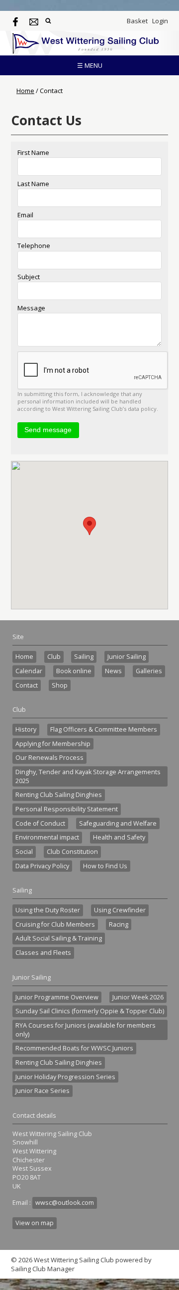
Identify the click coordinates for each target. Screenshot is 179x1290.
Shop (60, 685)
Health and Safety (119, 837)
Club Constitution (72, 851)
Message (31, 307)
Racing (118, 924)
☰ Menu (89, 65)
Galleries (149, 671)
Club (54, 656)
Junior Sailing (126, 656)
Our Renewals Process (49, 757)
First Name (33, 152)
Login (160, 20)
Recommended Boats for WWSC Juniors (74, 1048)
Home (25, 90)
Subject (28, 276)
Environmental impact (47, 837)
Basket (137, 20)
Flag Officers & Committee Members (103, 729)
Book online (73, 671)
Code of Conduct (40, 823)
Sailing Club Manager (43, 1268)
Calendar (28, 671)
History (25, 729)
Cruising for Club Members (55, 924)
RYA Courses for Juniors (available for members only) (85, 1030)
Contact (26, 685)
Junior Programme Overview (56, 997)
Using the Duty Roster (47, 910)
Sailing (83, 656)
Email (25, 214)
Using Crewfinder (120, 910)
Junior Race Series (42, 1091)
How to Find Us (105, 866)
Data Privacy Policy (42, 866)
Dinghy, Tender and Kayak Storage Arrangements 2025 (88, 776)
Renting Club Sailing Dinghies (58, 795)
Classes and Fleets (43, 952)
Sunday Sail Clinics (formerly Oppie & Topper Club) (89, 1011)
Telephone (33, 245)
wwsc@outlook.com (64, 1202)
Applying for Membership (52, 744)
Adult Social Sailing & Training (58, 938)
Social (24, 851)
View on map (34, 1223)
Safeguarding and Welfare (118, 823)
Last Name (33, 183)
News (113, 671)
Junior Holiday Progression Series (65, 1077)
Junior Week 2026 (138, 997)
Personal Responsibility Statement (66, 809)
